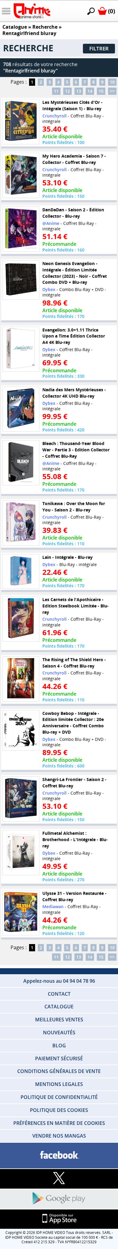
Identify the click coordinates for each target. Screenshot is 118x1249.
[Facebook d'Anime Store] (59, 1155)
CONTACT (59, 994)
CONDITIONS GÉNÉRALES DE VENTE (59, 1071)
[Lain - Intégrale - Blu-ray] (21, 572)
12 (67, 91)
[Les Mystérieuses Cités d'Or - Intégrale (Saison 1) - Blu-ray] (21, 122)
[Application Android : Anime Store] (59, 1199)
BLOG (59, 1045)
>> (112, 91)
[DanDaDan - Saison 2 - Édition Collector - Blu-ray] (21, 229)
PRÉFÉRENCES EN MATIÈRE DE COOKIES (59, 1123)
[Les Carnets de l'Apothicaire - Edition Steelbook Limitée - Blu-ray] (21, 619)
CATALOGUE (59, 1006)
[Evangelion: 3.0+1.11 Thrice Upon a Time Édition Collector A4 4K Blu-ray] (21, 349)
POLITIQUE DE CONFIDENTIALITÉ (59, 1097)
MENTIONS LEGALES (59, 1084)
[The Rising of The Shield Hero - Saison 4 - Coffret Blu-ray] (21, 679)
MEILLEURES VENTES (59, 1019)
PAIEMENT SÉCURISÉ (59, 1058)
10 (112, 82)
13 (78, 91)
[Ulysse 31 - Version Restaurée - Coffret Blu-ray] (21, 913)
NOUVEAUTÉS (59, 1032)
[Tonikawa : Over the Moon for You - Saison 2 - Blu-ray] (21, 523)
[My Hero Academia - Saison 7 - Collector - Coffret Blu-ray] (21, 175)
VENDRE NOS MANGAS (59, 1135)
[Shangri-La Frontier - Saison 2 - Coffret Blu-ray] (21, 799)
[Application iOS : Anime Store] (59, 1219)
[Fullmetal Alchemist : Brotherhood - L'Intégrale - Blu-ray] (21, 852)
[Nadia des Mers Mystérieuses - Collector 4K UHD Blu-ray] (21, 409)
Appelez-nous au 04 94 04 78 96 (59, 981)
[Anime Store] (32, 10)
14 (89, 91)
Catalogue (14, 27)
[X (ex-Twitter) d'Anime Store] (59, 1178)
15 (101, 91)
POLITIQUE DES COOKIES (59, 1110)
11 (56, 91)
